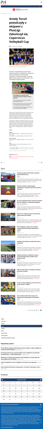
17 (9, 393)
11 (15, 391)
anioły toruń (13, 156)
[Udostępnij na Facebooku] (10, 46)
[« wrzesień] (2, 379)
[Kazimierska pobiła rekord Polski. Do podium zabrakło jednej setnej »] (8, 177)
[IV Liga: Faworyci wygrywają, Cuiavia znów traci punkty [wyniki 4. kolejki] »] (8, 287)
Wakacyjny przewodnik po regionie (8, 337)
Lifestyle (3, 328)
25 (3, 385)
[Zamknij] (41, 404)
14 (33, 391)
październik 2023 (21, 379)
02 (3, 388)
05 (21, 388)
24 (9, 396)
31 (9, 399)
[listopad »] (40, 379)
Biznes (2, 330)
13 (27, 391)
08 (39, 388)
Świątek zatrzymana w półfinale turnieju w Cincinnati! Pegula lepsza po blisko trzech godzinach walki (28, 256)
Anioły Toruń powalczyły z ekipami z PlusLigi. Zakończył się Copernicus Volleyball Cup (19, 30)
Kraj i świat (3, 321)
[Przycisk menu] (41, 2)
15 (39, 391)
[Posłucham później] (33, 150)
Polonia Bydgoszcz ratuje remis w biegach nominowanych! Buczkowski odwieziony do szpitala (28, 228)
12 (21, 391)
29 (27, 385)
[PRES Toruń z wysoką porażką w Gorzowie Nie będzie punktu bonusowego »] (8, 218)
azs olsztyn (15, 158)
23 (3, 396)
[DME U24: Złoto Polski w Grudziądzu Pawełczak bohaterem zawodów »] (8, 274)
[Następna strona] (40, 310)
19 (21, 393)
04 (15, 388)
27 (15, 385)
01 (39, 385)
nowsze (39, 162)
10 (9, 391)
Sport (10, 13)
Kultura (2, 323)
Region (2, 318)
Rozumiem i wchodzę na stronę (7, 427)
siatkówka (16, 154)
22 (39, 393)
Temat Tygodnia (4, 335)
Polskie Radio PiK (4, 13)
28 (21, 385)
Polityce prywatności (10, 412)
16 (3, 393)
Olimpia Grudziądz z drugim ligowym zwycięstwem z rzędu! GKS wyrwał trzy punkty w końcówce (29, 187)
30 (33, 385)
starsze (4, 162)
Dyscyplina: (11, 154)
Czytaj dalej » (34, 181)
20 (27, 393)
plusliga (21, 156)
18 (15, 393)
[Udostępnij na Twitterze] (12, 46)
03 (9, 388)
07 (33, 388)
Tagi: (10, 156)
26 (9, 385)
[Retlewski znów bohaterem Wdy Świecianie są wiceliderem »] (8, 246)
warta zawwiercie (27, 156)
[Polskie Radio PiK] (3, 2)
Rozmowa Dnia (4, 333)
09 (3, 391)
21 (33, 393)
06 (27, 388)
